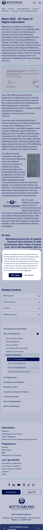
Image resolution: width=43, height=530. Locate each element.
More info (28, 270)
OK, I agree (15, 275)
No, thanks (29, 275)
